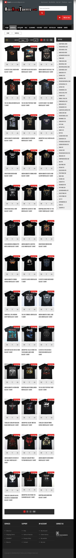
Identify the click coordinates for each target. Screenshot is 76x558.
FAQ (25, 531)
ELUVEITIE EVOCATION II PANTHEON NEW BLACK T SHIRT (45, 352)
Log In (70, 2)
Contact (26, 542)
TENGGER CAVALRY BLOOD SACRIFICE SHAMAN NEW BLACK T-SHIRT (11, 497)
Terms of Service (28, 534)
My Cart (58, 2)
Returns (8, 542)
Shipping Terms (10, 534)
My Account (44, 2)
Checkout (64, 2)
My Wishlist (52, 2)
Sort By (16, 40)
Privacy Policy (27, 538)
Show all (17, 33)
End (51, 40)
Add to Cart (7, 64)
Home (8, 33)
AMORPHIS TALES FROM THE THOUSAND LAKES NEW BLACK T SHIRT (29, 352)
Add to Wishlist (12, 64)
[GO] (42, 13)
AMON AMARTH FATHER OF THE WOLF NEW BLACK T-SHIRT (11, 460)
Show (31, 40)
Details (17, 64)
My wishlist (44, 538)
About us (8, 531)
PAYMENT (9, 538)
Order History (44, 534)
